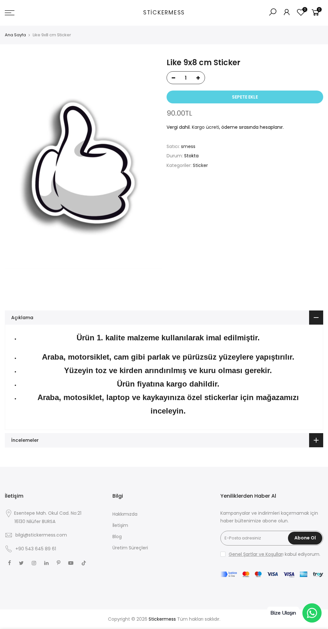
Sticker (200, 165)
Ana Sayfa (15, 35)
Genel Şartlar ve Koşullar (256, 554)
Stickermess (164, 13)
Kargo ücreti (205, 127)
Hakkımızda (124, 514)
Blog (117, 536)
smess (188, 146)
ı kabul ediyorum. (274, 554)
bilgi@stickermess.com (41, 535)
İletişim (120, 525)
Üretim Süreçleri (130, 548)
